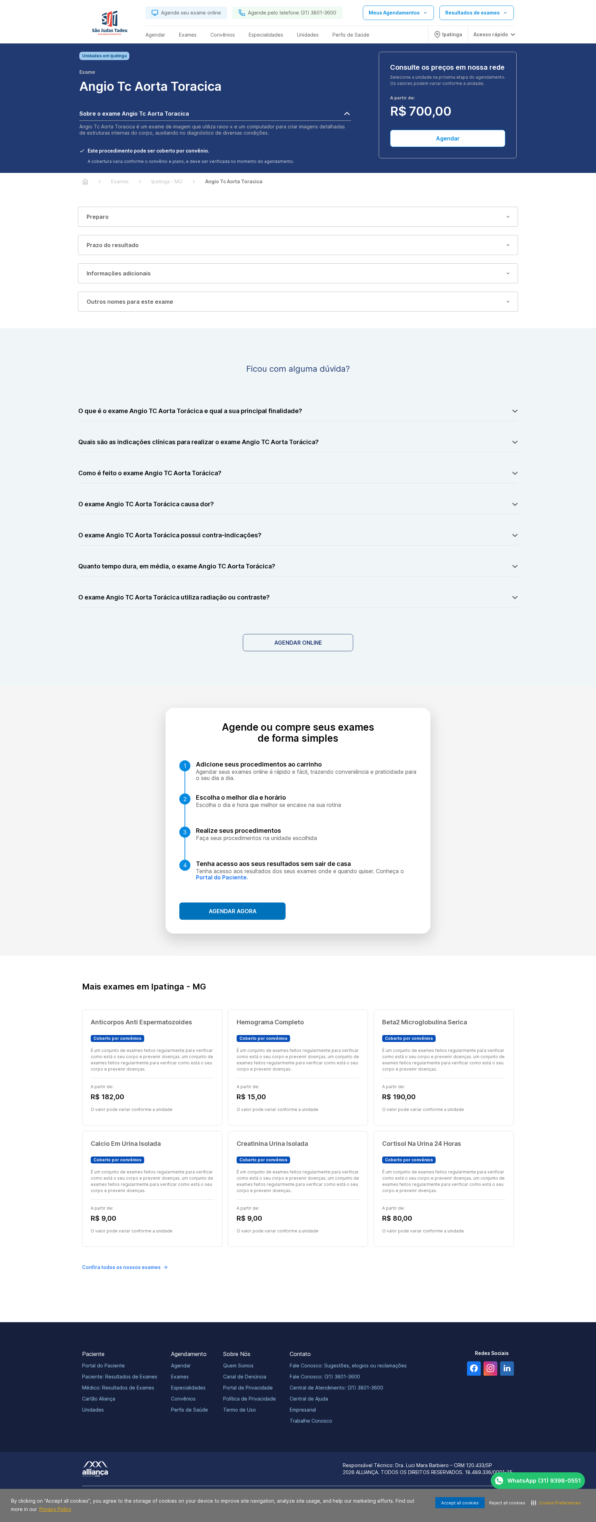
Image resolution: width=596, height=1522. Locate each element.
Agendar (448, 138)
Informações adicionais (119, 273)
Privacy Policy (55, 1509)
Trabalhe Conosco (311, 1421)
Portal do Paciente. (222, 877)
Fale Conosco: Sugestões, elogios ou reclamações (348, 1365)
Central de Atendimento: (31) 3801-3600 (336, 1388)
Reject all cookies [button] (507, 1502)
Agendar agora (233, 911)
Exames (180, 1376)
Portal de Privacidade (248, 1388)
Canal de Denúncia (244, 1376)
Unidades (93, 1410)
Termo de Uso (239, 1410)
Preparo (98, 216)
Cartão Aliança (98, 1399)
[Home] (85, 181)
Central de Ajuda (309, 1399)
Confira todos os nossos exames (121, 1267)
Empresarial (303, 1410)
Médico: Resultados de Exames (118, 1388)
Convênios (183, 1399)
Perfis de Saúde (189, 1410)
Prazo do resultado (113, 245)
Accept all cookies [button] (460, 1502)
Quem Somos (238, 1365)
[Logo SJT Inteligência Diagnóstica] (109, 24)
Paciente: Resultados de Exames (119, 1376)
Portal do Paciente (103, 1365)
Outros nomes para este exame (130, 301)
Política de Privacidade (249, 1399)
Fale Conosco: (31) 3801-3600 (325, 1376)
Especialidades (188, 1388)
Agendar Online (298, 642)
